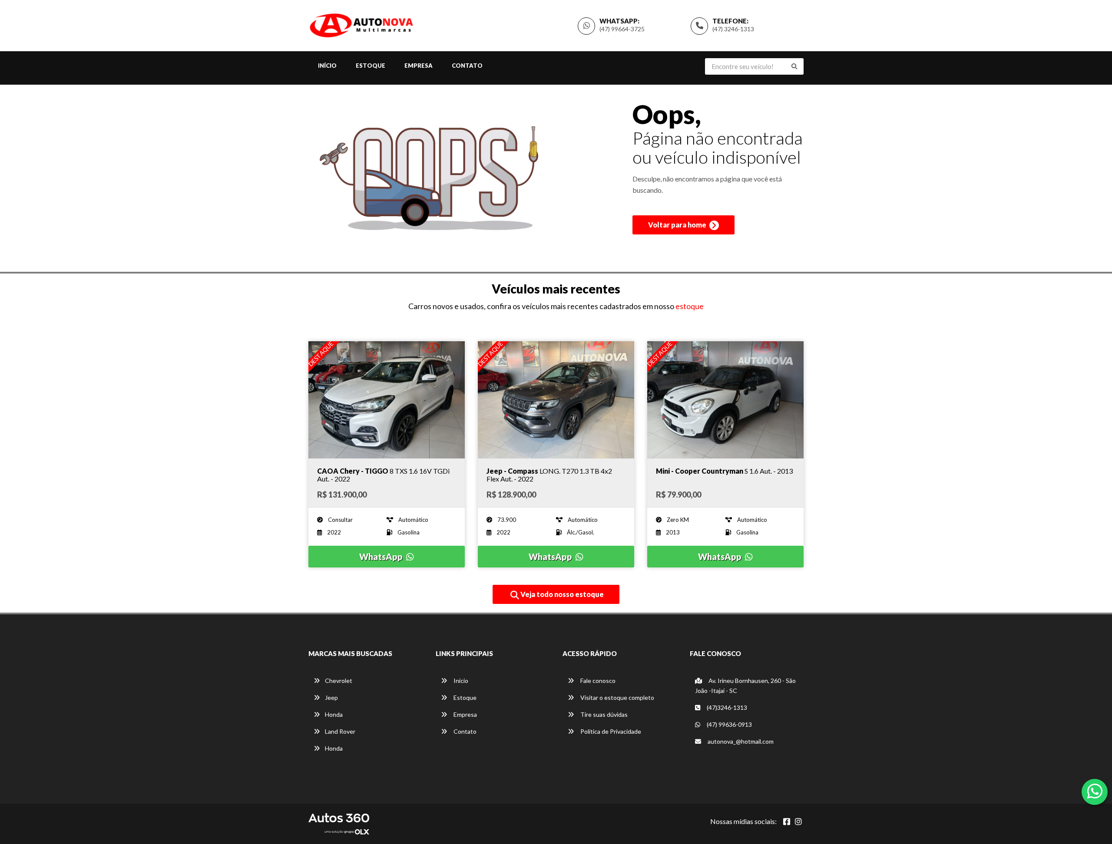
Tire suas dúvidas (603, 714)
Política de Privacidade (610, 731)
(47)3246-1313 (726, 707)
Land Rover (340, 731)
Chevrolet (338, 680)
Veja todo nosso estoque (561, 594)
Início (327, 65)
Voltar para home (678, 225)
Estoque (370, 65)
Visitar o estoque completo (616, 697)
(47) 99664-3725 (622, 29)
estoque (689, 306)
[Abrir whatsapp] (1094, 791)
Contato (467, 65)
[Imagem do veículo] (386, 399)
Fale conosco (597, 680)
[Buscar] (794, 66)
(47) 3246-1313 (733, 29)
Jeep (331, 697)
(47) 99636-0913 (728, 724)
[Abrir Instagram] (798, 821)
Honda (334, 714)
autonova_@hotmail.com (740, 741)
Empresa (418, 65)
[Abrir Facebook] (786, 821)
